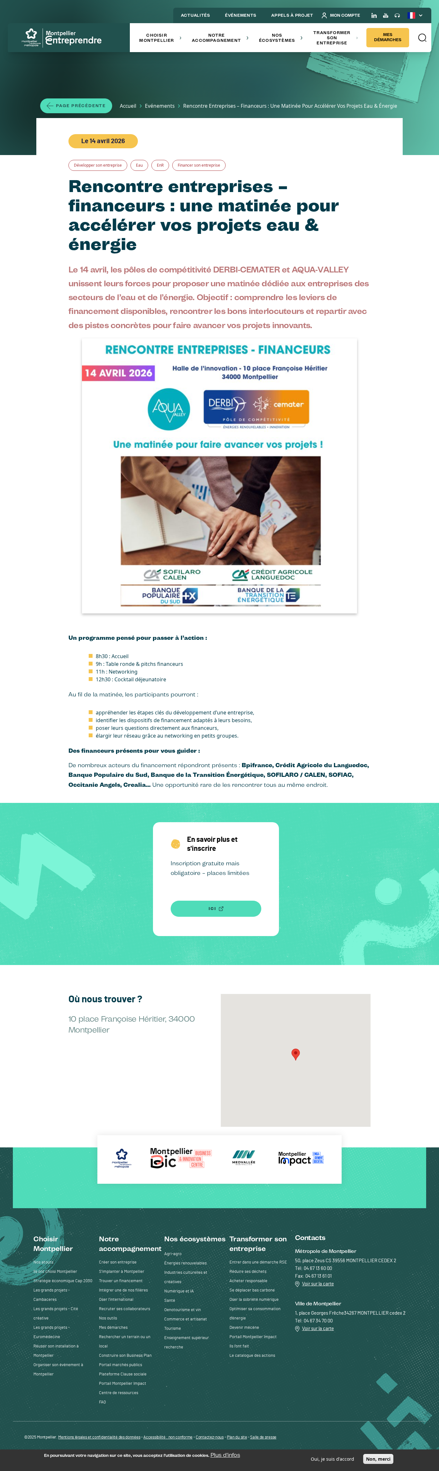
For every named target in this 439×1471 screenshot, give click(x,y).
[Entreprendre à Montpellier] (64, 38)
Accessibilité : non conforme (168, 1437)
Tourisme (172, 1329)
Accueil (128, 105)
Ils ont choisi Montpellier (55, 1272)
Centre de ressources (118, 1393)
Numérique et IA (179, 1291)
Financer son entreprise (199, 165)
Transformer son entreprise (331, 37)
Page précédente (81, 105)
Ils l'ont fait (239, 1346)
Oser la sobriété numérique (254, 1300)
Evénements (160, 105)
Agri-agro (173, 1254)
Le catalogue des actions (252, 1356)
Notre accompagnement (216, 38)
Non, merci (378, 1459)
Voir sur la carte (318, 1284)
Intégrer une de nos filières (123, 1290)
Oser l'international (116, 1300)
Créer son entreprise (118, 1262)
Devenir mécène (244, 1328)
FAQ (102, 1402)
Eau (139, 165)
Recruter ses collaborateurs (124, 1309)
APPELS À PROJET (292, 15)
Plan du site (237, 1437)
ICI (212, 908)
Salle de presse (263, 1437)
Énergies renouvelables (185, 1263)
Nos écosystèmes (277, 38)
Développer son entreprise (98, 165)
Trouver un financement (121, 1281)
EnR (160, 165)
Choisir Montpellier (156, 38)
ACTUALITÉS (195, 15)
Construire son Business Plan (125, 1356)
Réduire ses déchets (247, 1272)
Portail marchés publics (120, 1365)
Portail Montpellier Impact (122, 1384)
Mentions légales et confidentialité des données (99, 1437)
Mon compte (345, 15)
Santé (169, 1301)
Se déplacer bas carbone (252, 1290)
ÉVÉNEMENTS (240, 15)
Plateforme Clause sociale (123, 1374)
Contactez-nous (210, 1437)
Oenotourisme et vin (182, 1310)
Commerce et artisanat (185, 1319)
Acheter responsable (248, 1281)
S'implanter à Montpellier (121, 1272)
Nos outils (108, 1318)
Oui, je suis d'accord (332, 1459)
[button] (422, 37)
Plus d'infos (225, 1455)
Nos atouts (43, 1262)
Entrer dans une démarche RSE (258, 1262)
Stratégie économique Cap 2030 (62, 1281)
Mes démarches (387, 37)
